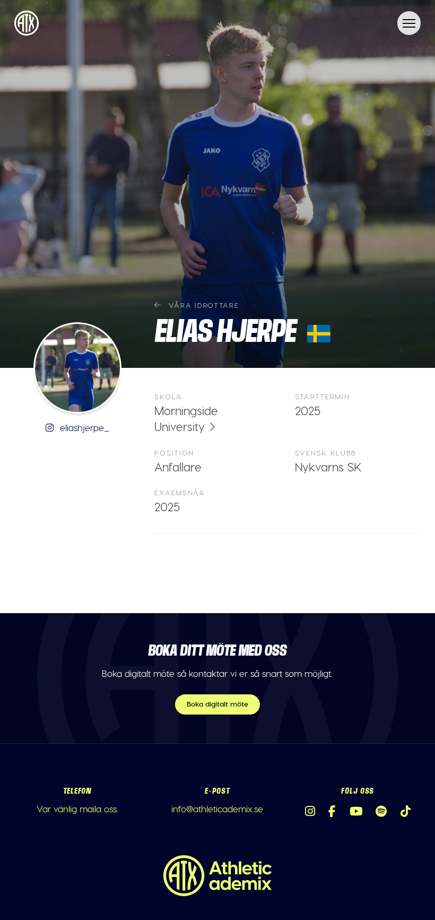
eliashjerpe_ (83, 427)
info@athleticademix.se (217, 808)
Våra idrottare (202, 304)
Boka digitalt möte (217, 703)
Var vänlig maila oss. (77, 808)
